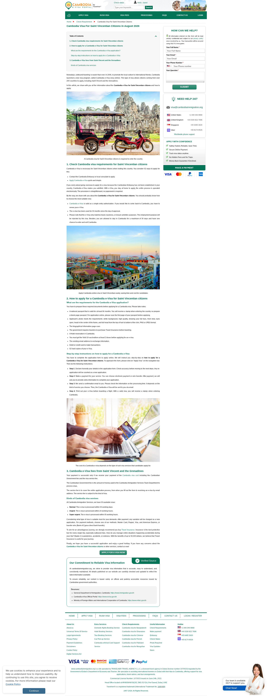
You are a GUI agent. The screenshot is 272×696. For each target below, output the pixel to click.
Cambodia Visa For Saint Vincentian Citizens (114, 22)
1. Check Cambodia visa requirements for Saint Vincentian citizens (96, 41)
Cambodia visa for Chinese (132, 635)
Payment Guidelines (74, 643)
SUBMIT (184, 87)
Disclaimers (71, 646)
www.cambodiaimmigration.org (83, 669)
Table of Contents (77, 36)
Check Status (155, 639)
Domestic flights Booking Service (107, 628)
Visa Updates (155, 646)
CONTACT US (170, 616)
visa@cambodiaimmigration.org (187, 107)
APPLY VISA (87, 616)
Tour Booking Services (103, 635)
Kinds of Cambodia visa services (83, 65)
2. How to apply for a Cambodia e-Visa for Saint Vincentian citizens (96, 46)
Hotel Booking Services (103, 632)
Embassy (153, 635)
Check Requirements (158, 628)
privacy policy (198, 38)
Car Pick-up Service (102, 639)
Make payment (155, 632)
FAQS (155, 616)
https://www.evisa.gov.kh (107, 597)
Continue (34, 691)
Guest (145, 3)
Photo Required (156, 643)
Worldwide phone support (184, 134)
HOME (72, 616)
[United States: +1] (168, 66)
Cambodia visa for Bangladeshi (134, 628)
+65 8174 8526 (196, 130)
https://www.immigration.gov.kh (122, 593)
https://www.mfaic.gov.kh (137, 600)
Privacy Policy (72, 639)
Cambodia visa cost (131, 475)
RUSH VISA (104, 616)
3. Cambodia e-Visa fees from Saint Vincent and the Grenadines (95, 60)
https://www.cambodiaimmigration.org (88, 5)
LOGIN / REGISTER (193, 616)
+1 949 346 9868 (195, 115)
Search (149, 7)
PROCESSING (139, 616)
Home (69, 22)
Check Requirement (84, 22)
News (152, 650)
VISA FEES (121, 616)
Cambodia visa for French (132, 639)
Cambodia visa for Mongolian (133, 646)
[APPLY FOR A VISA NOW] (113, 553)
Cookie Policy (72, 650)
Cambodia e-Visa (76, 204)
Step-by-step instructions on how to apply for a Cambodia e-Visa (95, 56)
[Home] (69, 15)
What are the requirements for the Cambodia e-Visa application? (95, 51)
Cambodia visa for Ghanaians (133, 632)
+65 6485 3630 (196, 125)
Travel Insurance (128, 530)
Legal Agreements (74, 635)
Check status (119, 3)
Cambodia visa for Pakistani (133, 643)
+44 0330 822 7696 (194, 120)
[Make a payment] (184, 171)
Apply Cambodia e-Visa (78, 180)
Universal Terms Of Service (77, 632)
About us (70, 628)
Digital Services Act (74, 654)
